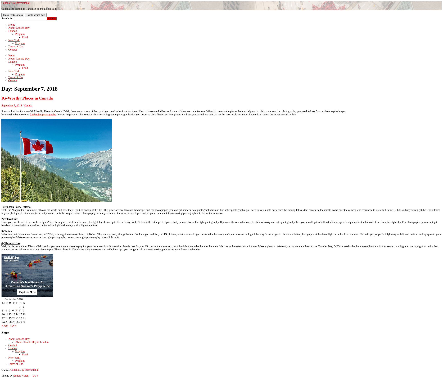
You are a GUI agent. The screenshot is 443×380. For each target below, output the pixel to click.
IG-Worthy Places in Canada (27, 98)
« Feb (4, 325)
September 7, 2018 (11, 105)
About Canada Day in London (32, 342)
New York (14, 40)
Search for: (7, 18)
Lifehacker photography (43, 114)
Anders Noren (21, 375)
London (12, 30)
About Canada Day (19, 27)
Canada (28, 105)
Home (11, 24)
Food (25, 37)
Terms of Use (15, 46)
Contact (12, 49)
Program (20, 34)
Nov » (13, 325)
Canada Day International (15, 2)
